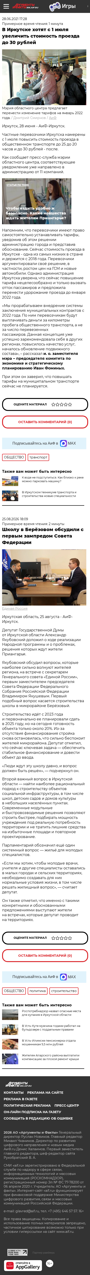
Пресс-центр (66, 1105)
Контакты (14, 1093)
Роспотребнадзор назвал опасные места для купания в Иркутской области (51, 1012)
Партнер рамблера (43, 1252)
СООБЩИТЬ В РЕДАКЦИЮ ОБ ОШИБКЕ (38, 1118)
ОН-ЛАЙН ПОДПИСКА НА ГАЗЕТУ (32, 1112)
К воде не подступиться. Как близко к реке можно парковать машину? (53, 479)
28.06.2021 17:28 (14, 19)
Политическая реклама (27, 1105)
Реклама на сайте (45, 1093)
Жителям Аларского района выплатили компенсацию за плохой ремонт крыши (50, 1057)
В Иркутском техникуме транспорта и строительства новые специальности (49, 494)
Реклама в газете (20, 1099)
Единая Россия (14, 608)
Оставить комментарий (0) (45, 422)
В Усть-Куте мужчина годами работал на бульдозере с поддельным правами (51, 1027)
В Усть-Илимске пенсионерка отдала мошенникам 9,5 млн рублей (49, 1042)
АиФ (53, 118)
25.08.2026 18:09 (15, 519)
